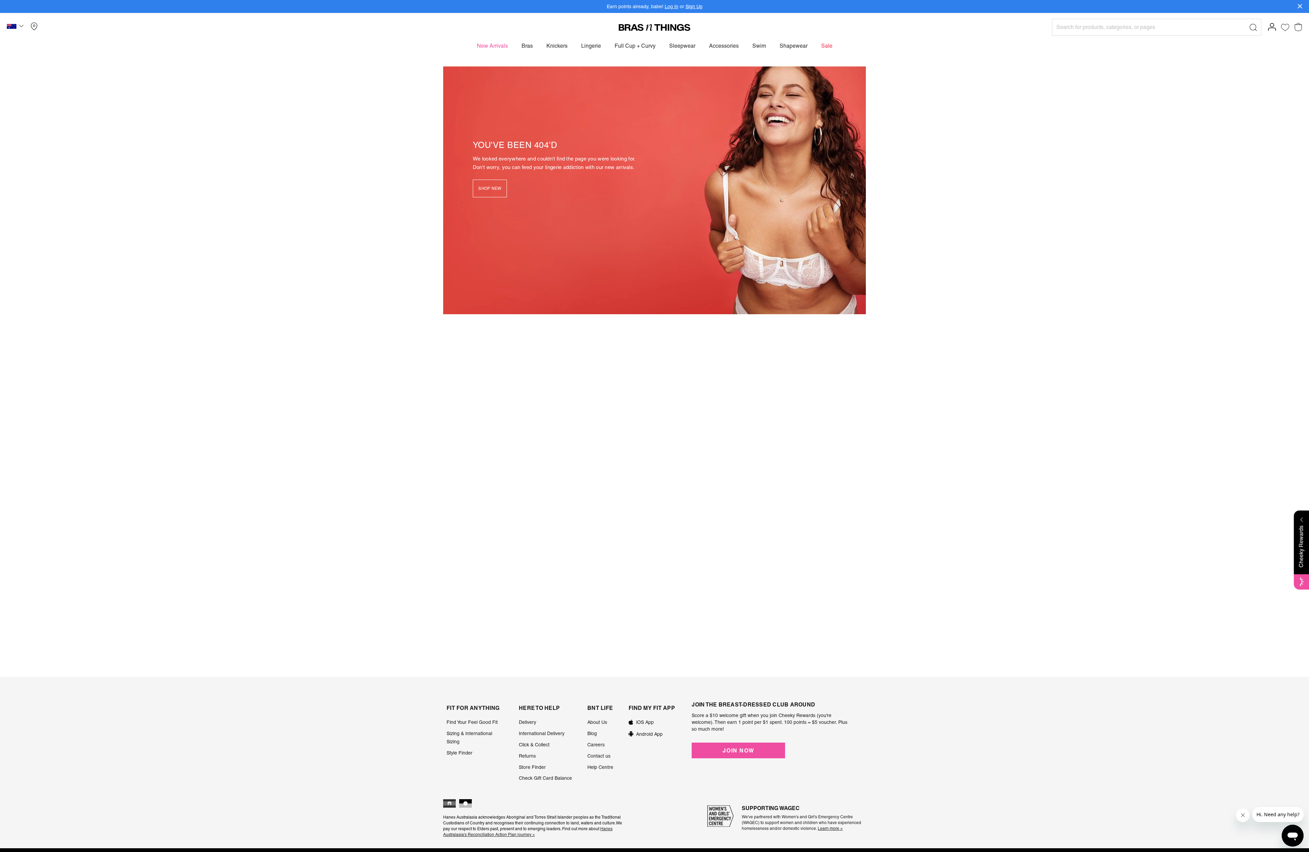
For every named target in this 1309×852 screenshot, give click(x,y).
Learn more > (830, 828)
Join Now (738, 750)
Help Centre (600, 767)
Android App (649, 734)
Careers (596, 744)
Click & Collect (534, 744)
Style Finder (459, 753)
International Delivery (542, 733)
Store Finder (532, 767)
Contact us (599, 756)
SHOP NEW (489, 188)
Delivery (527, 722)
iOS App (645, 722)
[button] (16, 27)
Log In (671, 6)
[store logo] (654, 27)
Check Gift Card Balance (545, 778)
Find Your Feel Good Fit (472, 722)
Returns (527, 756)
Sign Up (694, 6)
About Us (597, 722)
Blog (592, 733)
